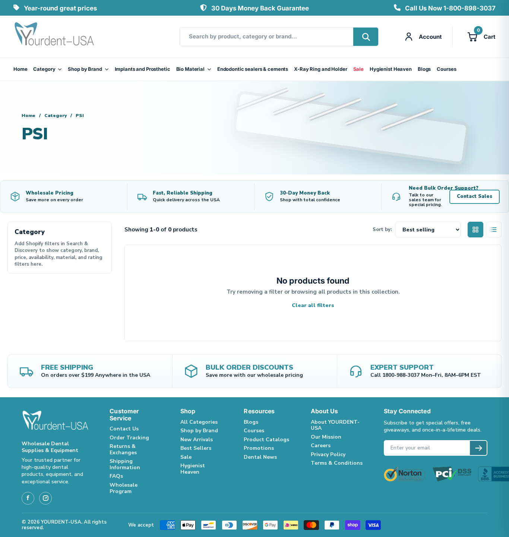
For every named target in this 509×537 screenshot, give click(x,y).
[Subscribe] (478, 448)
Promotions (259, 448)
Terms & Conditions (337, 463)
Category (44, 69)
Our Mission (326, 436)
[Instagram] (45, 498)
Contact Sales (474, 196)
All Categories (199, 422)
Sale (358, 69)
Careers (321, 445)
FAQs (116, 476)
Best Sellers (195, 448)
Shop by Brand (85, 69)
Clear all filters (313, 305)
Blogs (424, 69)
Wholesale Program (123, 488)
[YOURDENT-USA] (54, 36)
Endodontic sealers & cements (252, 69)
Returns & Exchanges (123, 449)
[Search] (365, 37)
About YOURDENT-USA (335, 425)
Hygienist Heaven (391, 69)
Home (20, 69)
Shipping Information (125, 464)
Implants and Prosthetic (142, 69)
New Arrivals (196, 439)
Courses (446, 69)
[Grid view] (475, 229)
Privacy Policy (328, 454)
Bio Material (190, 69)
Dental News (260, 457)
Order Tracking (129, 437)
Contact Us (124, 428)
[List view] (494, 229)
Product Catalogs (266, 439)
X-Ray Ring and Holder (320, 69)
